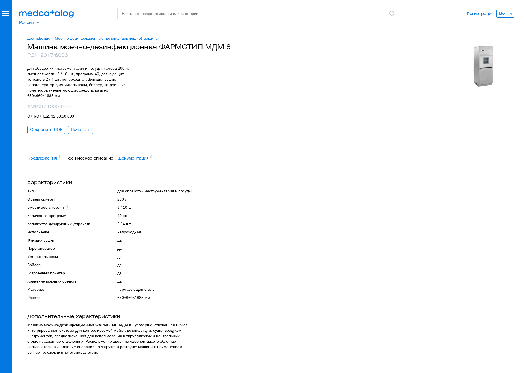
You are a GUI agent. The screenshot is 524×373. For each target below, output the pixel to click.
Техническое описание (89, 158)
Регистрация (480, 13)
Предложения (44, 158)
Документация (135, 158)
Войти (505, 13)
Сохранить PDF (46, 129)
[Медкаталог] (46, 14)
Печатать (80, 129)
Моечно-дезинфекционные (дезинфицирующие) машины (106, 38)
